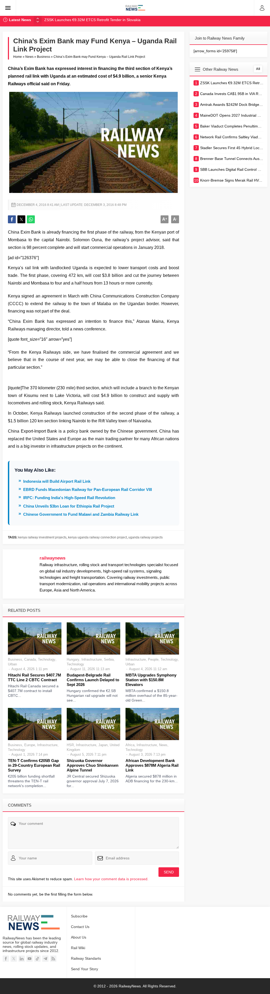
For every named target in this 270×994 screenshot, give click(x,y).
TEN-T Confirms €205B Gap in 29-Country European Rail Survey (34, 765)
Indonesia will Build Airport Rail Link (56, 481)
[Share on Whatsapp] (31, 219)
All (258, 69)
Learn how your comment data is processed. (111, 879)
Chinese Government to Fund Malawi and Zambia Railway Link (80, 514)
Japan (103, 745)
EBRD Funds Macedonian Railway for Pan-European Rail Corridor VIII (87, 489)
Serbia (109, 659)
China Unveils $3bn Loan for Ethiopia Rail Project (68, 506)
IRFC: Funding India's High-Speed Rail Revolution (69, 497)
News (29, 57)
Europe (29, 745)
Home (17, 57)
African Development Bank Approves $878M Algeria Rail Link (152, 765)
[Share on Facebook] (12, 219)
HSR (70, 745)
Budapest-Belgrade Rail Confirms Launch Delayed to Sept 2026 (93, 680)
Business (43, 57)
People (153, 659)
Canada (30, 659)
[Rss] (53, 958)
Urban (12, 664)
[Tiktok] (37, 958)
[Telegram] (45, 958)
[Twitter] (14, 958)
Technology (46, 659)
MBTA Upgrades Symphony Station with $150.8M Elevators (151, 680)
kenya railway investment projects (42, 537)
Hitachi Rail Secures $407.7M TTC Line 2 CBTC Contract (34, 677)
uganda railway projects (145, 537)
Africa (130, 745)
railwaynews (52, 558)
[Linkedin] (21, 958)
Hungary (73, 659)
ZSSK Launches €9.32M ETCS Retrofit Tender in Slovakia (92, 20)
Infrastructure (91, 659)
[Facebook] (6, 958)
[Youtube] (29, 958)
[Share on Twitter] (21, 219)
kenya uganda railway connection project (97, 537)
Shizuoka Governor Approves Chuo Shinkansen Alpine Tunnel (92, 765)
